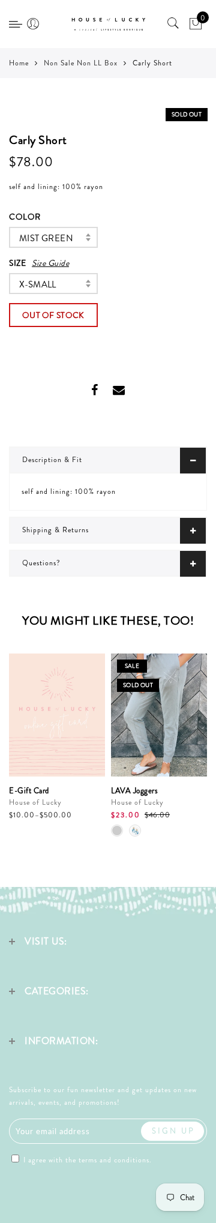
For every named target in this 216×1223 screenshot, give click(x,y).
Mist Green (46, 238)
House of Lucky (35, 802)
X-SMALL (37, 284)
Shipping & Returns (55, 529)
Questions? (41, 562)
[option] (57, 738)
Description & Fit (52, 459)
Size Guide (50, 263)
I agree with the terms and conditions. (86, 1160)
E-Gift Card (29, 790)
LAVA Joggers (134, 790)
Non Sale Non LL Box (81, 63)
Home (19, 63)
